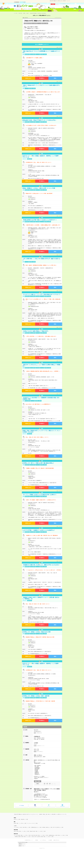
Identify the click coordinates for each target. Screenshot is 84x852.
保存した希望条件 (28, 9)
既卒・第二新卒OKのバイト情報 (58, 827)
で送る (21, 805)
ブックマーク (62, 806)
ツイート (48, 806)
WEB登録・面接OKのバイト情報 (47, 827)
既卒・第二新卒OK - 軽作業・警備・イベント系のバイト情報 (44, 836)
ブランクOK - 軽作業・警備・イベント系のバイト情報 (22, 835)
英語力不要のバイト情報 (26, 827)
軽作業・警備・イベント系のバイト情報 (20, 823)
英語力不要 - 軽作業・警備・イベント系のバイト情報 (39, 835)
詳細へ (55, 78)
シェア (35, 806)
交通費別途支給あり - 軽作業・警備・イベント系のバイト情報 (58, 835)
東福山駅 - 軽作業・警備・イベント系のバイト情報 (37, 831)
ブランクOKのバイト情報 (18, 827)
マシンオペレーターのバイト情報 (32, 823)
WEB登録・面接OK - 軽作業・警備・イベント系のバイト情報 (24, 836)
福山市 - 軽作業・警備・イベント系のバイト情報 (21, 831)
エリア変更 (35, 6)
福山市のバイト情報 (17, 819)
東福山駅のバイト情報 (24, 819)
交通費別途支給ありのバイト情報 (36, 827)
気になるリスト (19, 9)
